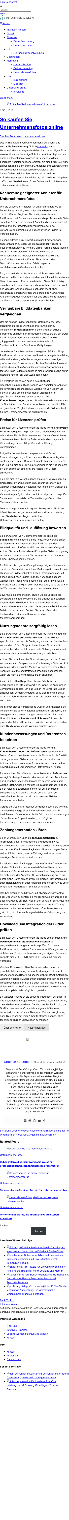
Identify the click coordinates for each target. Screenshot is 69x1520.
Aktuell (10, 33)
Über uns (12, 1325)
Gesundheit (13, 56)
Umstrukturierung (16, 87)
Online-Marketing (23, 68)
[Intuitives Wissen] (16, 19)
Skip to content (8, 2)
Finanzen (12, 37)
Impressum (13, 1355)
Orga (9, 76)
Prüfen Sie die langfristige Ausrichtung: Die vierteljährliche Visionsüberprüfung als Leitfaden (36, 1290)
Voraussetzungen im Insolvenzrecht (35, 1134)
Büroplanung (20, 79)
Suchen (4, 1225)
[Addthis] (25, 1121)
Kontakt (11, 1337)
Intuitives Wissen (16, 29)
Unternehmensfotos (24, 72)
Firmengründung (22, 45)
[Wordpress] (29, 1121)
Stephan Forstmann (11, 136)
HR (8, 49)
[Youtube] (39, 1121)
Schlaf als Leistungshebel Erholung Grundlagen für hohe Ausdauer (32, 1385)
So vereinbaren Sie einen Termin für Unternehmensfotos (33, 1190)
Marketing (12, 60)
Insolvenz (18, 91)
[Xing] (43, 1121)
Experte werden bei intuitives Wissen (27, 1333)
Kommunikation (22, 64)
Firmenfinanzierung (23, 41)
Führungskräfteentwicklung (28, 52)
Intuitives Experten (17, 1329)
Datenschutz (14, 1359)
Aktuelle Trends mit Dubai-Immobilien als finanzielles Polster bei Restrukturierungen (38, 1278)
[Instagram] (34, 1121)
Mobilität (18, 83)
